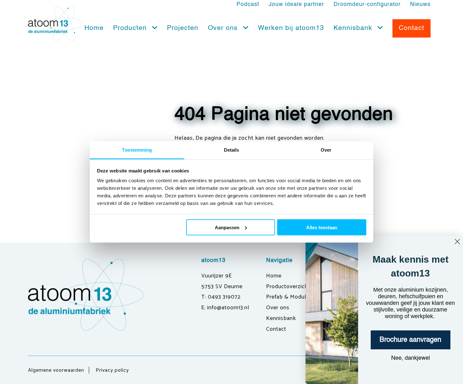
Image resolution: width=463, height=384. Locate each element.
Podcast (248, 4)
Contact (276, 329)
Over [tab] (326, 150)
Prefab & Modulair (289, 297)
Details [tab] (231, 150)
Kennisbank (354, 28)
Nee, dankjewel (410, 358)
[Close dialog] (457, 241)
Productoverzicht (288, 286)
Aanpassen (227, 227)
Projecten (182, 28)
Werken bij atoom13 (291, 28)
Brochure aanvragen (410, 339)
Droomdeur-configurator (367, 4)
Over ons (224, 28)
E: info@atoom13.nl (225, 307)
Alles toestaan (321, 227)
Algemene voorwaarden (56, 370)
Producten (131, 28)
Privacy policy (112, 370)
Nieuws (420, 4)
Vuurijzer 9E (216, 276)
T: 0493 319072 (221, 297)
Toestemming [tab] (137, 150)
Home (94, 28)
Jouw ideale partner (296, 4)
